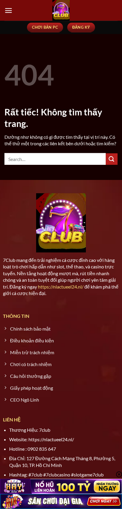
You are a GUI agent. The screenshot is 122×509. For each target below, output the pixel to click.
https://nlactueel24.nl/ (61, 286)
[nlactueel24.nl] (61, 10)
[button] (8, 10)
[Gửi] (112, 159)
